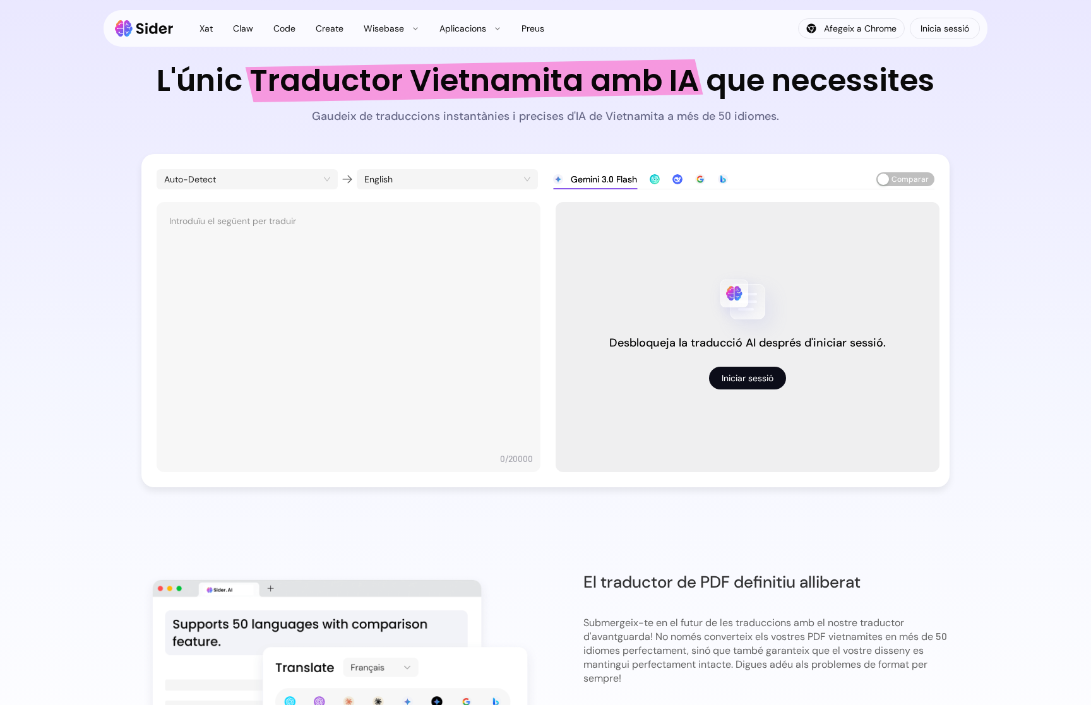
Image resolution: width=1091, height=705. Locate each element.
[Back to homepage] (144, 28)
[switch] (905, 179)
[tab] (595, 179)
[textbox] (348, 331)
